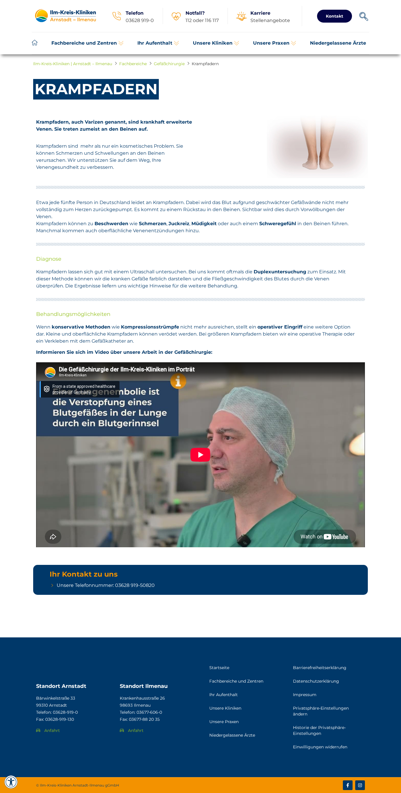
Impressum (304, 694)
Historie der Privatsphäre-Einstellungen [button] (319, 730)
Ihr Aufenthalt (223, 694)
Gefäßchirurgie (169, 63)
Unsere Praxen (224, 721)
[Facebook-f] (348, 785)
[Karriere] (241, 16)
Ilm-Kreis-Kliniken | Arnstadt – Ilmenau (72, 63)
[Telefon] (116, 16)
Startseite (219, 667)
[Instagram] (360, 785)
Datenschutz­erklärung (316, 681)
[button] (87, 43)
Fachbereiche (133, 63)
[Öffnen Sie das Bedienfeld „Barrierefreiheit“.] (11, 782)
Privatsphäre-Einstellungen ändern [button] (321, 711)
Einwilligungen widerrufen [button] (320, 747)
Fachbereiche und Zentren (236, 681)
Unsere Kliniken (225, 708)
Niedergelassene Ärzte (232, 735)
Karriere (260, 13)
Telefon (135, 13)
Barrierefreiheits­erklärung (319, 667)
